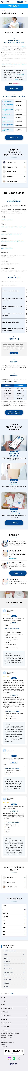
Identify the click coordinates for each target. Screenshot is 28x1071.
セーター (4, 117)
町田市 (8, 355)
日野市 (22, 355)
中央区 (11, 220)
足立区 (22, 241)
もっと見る (13, 353)
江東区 (2, 234)
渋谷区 (6, 227)
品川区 (2, 248)
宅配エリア (6, 958)
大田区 (11, 248)
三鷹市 (9, 354)
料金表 (16, 79)
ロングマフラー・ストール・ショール (7, 125)
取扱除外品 (6, 983)
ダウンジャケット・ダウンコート (7, 110)
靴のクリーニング (11, 176)
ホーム (2, 993)
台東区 (6, 234)
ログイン (20, 1)
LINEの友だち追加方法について (7, 1042)
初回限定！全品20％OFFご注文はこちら (14, 5)
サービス (3, 1001)
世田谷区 (12, 227)
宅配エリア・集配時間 (7, 1008)
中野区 (16, 227)
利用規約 (6, 986)
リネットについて (6, 1015)
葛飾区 (15, 234)
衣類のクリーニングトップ (10, 951)
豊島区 (6, 241)
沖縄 (4, 934)
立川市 (23, 352)
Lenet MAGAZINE (6, 1023)
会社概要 (3, 1044)
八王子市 (19, 352)
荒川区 (18, 241)
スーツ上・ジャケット (7, 101)
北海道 (4, 906)
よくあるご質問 (7, 979)
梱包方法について (13, 558)
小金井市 (13, 355)
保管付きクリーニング (12, 167)
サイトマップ (4, 1046)
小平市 (18, 355)
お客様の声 (6, 976)
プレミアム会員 (20, 74)
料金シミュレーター (8, 972)
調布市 (4, 355)
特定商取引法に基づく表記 (6, 1037)
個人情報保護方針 (4, 1030)
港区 (7, 220)
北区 (15, 241)
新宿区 (2, 227)
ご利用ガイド (7, 965)
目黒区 (6, 248)
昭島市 (22, 354)
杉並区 (20, 227)
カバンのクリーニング (12, 181)
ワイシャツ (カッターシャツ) (7, 130)
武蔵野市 (5, 354)
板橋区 (11, 241)
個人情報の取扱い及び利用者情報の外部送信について (11, 1033)
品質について (7, 961)
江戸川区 (20, 234)
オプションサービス (8, 968)
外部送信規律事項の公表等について (8, 1035)
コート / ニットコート (7, 114)
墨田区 (11, 234)
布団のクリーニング (11, 171)
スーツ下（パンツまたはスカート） (7, 105)
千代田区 (3, 220)
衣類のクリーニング (11, 162)
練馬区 (24, 227)
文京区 (2, 241)
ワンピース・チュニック (7, 121)
